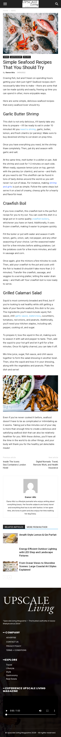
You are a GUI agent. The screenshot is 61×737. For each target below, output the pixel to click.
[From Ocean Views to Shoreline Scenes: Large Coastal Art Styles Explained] (10, 566)
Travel (9, 664)
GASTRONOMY (16, 57)
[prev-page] (5, 577)
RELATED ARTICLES (14, 527)
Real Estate (11, 679)
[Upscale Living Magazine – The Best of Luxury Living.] (29, 605)
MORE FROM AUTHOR (37, 527)
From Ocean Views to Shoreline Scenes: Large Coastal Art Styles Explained (37, 566)
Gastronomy (12, 675)
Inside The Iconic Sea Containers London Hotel (14, 464)
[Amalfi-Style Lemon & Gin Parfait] (10, 538)
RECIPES (27, 57)
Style (8, 672)
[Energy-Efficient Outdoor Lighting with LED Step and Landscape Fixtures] (10, 552)
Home (5, 10)
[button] (5, 4)
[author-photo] (30, 493)
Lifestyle (10, 668)
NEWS (13, 10)
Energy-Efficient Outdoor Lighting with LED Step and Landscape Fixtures (38, 552)
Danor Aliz (10, 72)
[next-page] (9, 577)
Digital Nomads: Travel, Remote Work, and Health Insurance (45, 464)
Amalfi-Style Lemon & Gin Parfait (37, 534)
